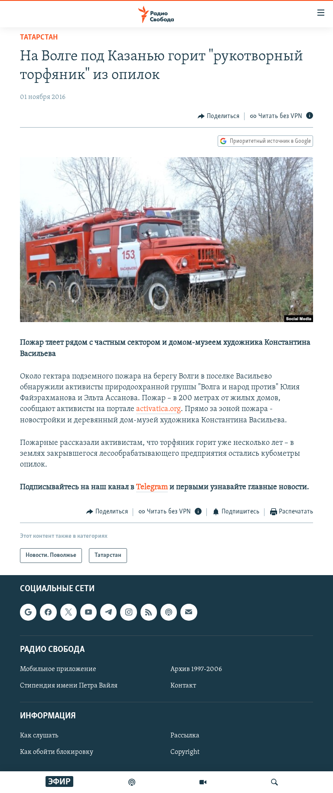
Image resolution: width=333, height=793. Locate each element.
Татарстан (39, 38)
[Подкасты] (168, 612)
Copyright (184, 752)
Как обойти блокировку (56, 752)
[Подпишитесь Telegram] (108, 612)
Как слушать (39, 735)
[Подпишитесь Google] (28, 612)
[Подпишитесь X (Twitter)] (68, 612)
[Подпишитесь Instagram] (128, 612)
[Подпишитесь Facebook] (48, 612)
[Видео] (203, 782)
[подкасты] (132, 782)
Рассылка (184, 735)
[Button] (218, 116)
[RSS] (148, 612)
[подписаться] (188, 612)
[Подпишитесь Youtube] (88, 612)
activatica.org (158, 409)
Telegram (152, 487)
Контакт (183, 685)
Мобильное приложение (58, 669)
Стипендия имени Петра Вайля (69, 685)
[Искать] (274, 782)
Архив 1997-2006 (196, 669)
